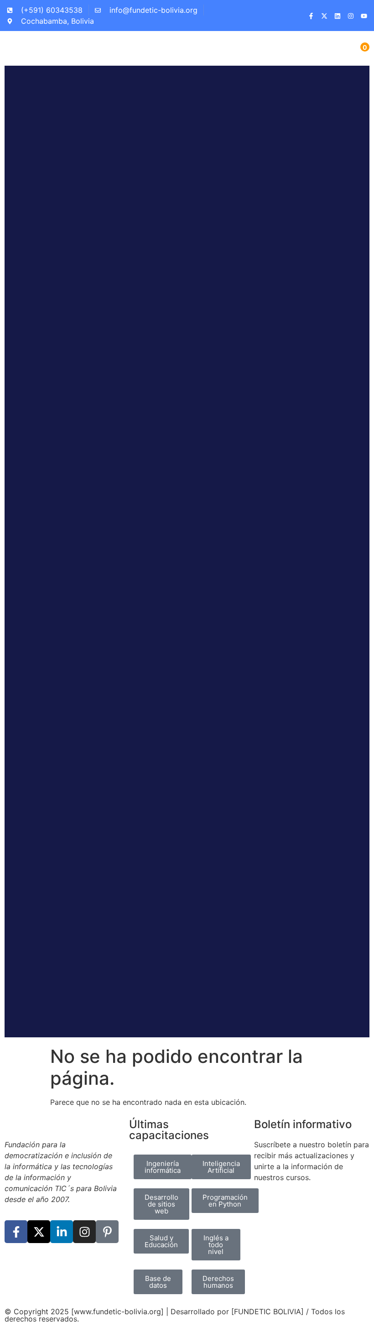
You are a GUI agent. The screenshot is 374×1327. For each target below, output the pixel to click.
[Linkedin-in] (61, 1231)
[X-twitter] (38, 1231)
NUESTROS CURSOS (144, 996)
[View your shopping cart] (358, 51)
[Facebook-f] (16, 1231)
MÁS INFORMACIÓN (250, 996)
